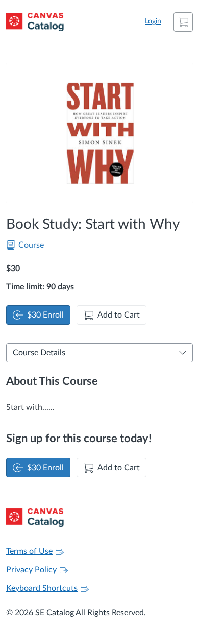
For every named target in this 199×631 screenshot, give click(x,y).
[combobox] (93, 353)
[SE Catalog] (35, 22)
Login (153, 21)
